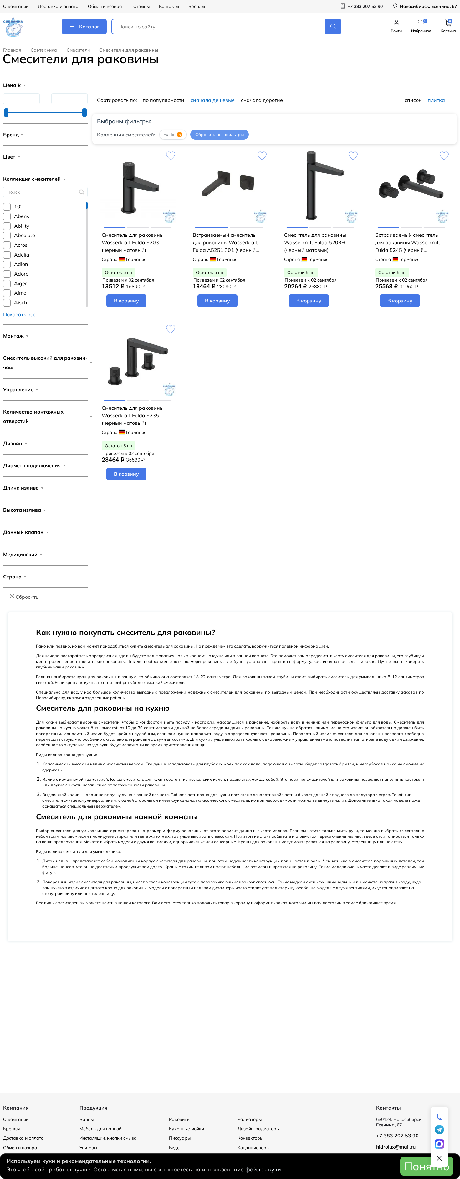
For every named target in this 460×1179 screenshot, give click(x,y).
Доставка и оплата (58, 6)
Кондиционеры (253, 1148)
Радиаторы (250, 1119)
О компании (15, 6)
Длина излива (21, 488)
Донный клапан (23, 532)
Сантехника (44, 50)
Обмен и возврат (106, 6)
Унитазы (88, 1148)
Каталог (89, 26)
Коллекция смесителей (32, 179)
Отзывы (141, 6)
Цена (12, 85)
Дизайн (12, 443)
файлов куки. (263, 1169)
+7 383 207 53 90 (397, 1135)
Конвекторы (250, 1138)
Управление (18, 389)
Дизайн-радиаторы (258, 1128)
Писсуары (180, 1138)
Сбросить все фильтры (219, 134)
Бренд (11, 134)
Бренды (196, 6)
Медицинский (20, 554)
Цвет (9, 157)
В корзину (126, 300)
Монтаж (13, 336)
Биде (174, 1148)
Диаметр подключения (32, 465)
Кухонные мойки (186, 1128)
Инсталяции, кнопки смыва (108, 1138)
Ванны (86, 1119)
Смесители (78, 50)
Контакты (169, 6)
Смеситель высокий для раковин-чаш (45, 362)
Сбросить (27, 597)
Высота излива (22, 510)
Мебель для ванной (100, 1128)
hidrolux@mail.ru (396, 1147)
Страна (12, 576)
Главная (12, 50)
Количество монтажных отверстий (33, 416)
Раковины (179, 1119)
